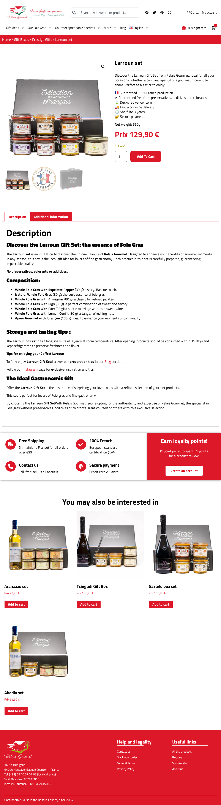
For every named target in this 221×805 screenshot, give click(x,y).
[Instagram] (169, 12)
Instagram (30, 369)
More (107, 27)
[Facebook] (147, 12)
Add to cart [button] (16, 604)
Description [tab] (17, 216)
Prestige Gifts (42, 39)
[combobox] (105, 12)
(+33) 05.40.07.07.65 (22, 774)
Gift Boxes (21, 39)
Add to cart (146, 156)
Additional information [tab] (51, 216)
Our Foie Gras (37, 27)
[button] (103, 67)
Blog (123, 27)
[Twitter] (154, 12)
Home (6, 39)
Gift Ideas (12, 27)
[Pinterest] (162, 12)
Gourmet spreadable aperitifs (75, 27)
